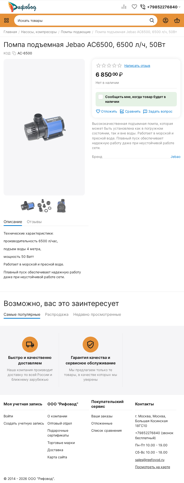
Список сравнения (106, 430)
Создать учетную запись (24, 423)
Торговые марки (61, 443)
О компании (57, 416)
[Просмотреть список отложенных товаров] (134, 7)
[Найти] (152, 20)
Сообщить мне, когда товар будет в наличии (135, 99)
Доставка (55, 450)
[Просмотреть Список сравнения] (124, 7)
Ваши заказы (102, 416)
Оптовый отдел (59, 423)
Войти (8, 416)
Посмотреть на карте (152, 467)
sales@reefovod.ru (149, 460)
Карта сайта (57, 457)
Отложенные (101, 423)
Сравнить (133, 111)
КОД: (7, 53)
